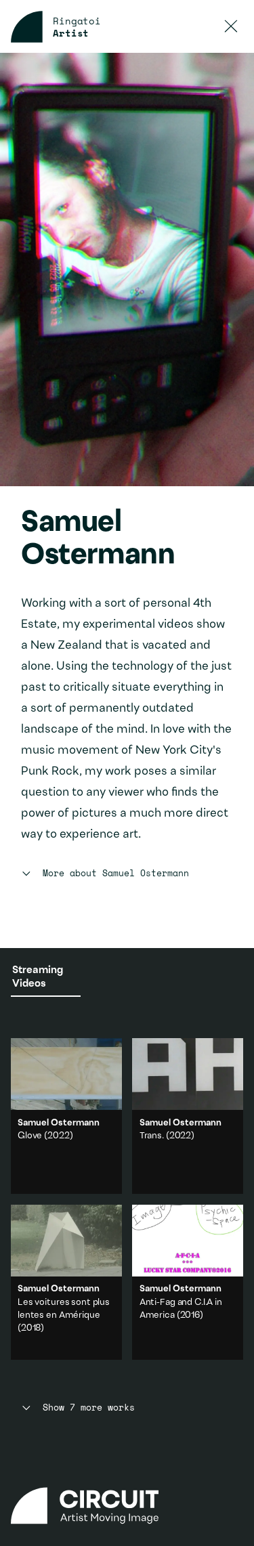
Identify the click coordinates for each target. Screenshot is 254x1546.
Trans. (152, 1136)
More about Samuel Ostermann (115, 873)
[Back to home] (27, 27)
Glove (30, 1136)
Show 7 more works (88, 1407)
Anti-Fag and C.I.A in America (187, 1282)
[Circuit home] (127, 1505)
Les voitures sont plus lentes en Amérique (66, 1282)
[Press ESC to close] (231, 27)
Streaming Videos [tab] (37, 977)
